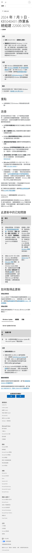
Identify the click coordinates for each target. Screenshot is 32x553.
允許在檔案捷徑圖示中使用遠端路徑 (18, 174)
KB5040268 (7, 159)
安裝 (6, 368)
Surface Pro (4, 404)
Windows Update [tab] (7, 319)
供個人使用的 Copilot (6, 412)
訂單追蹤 (4, 439)
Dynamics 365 (5, 481)
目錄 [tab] (23, 319)
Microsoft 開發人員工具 (6, 499)
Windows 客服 (26, 249)
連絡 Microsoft (5, 547)
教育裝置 (4, 449)
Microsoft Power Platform (7, 512)
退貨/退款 (4, 436)
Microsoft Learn (5, 502)
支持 (2, 6)
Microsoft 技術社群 (6, 507)
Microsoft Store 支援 (6, 433)
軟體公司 (4, 515)
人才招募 (4, 525)
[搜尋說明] (5, 2)
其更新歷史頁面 (22, 72)
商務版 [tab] (17, 319)
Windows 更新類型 (13, 68)
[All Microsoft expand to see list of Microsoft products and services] (2, 2)
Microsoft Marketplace (6, 510)
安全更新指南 (25, 188)
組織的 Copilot (5, 410)
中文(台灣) (6, 538)
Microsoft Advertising (6, 486)
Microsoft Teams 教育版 (7, 452)
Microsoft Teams (5, 491)
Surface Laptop (5, 407)
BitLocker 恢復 (9, 262)
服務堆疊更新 (11, 301)
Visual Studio (4, 518)
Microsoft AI (4, 473)
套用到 (4, 29)
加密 (10, 272)
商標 (18, 547)
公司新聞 (4, 528)
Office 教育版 (4, 457)
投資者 (3, 533)
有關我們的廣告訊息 (24, 547)
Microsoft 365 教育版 (6, 454)
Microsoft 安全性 (5, 475)
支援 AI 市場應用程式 (6, 504)
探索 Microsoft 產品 (6, 418)
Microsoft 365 (4, 415)
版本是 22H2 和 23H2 (16, 91)
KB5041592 (25, 258)
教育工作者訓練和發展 (6, 460)
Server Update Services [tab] (9, 325)
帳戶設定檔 (4, 428)
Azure (3, 478)
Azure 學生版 (4, 465)
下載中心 (4, 431)
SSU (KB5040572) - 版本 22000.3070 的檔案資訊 (15, 388)
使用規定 (14, 547)
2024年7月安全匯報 (9, 190)
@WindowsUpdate (17, 75)
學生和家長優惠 (5, 462)
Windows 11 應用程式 (6, 420)
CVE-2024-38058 (11, 166)
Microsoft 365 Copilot (6, 489)
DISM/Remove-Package (19, 357)
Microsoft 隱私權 (5, 531)
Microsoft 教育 (5, 446)
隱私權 (10, 547)
